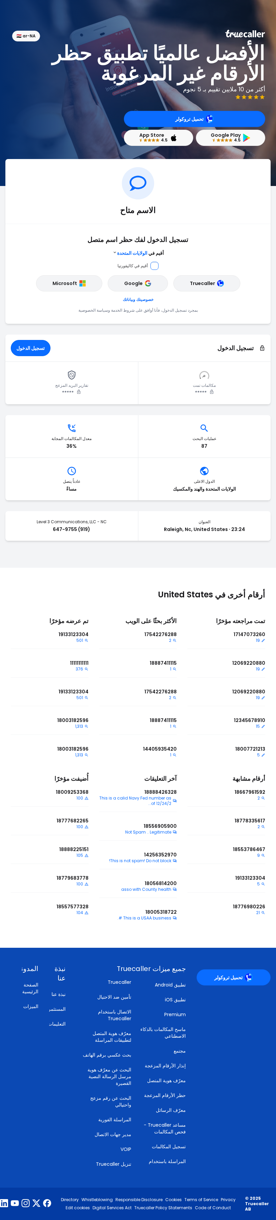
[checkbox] (54, 973)
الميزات (30, 1006)
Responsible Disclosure (139, 1199)
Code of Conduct (213, 1208)
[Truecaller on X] (36, 1204)
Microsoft (65, 283)
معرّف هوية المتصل (166, 1080)
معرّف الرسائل (171, 1110)
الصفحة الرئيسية (30, 988)
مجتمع (180, 1050)
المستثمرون (54, 1009)
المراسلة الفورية (114, 1119)
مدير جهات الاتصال (113, 1134)
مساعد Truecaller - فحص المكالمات (165, 1128)
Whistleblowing (97, 1199)
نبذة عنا (58, 994)
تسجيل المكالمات (169, 1146)
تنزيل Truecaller (113, 1164)
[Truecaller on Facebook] (47, 1204)
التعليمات (57, 1024)
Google (133, 283)
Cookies (173, 1199)
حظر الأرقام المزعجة (165, 1095)
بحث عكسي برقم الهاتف (107, 1055)
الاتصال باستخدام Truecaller (114, 1015)
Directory (70, 1199)
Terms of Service (201, 1199)
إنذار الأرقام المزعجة (165, 1065)
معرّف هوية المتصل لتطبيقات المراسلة (112, 1036)
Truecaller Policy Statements (163, 1208)
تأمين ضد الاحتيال (114, 997)
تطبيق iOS (175, 999)
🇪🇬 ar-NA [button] (26, 36)
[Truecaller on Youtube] (15, 1204)
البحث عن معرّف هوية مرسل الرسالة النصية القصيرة (109, 1076)
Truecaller (202, 283)
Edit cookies (78, 1208)
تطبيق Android (170, 984)
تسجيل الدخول (30, 348)
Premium (175, 1014)
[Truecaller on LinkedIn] (4, 1204)
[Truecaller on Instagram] (26, 1204)
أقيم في (140, 253)
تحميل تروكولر (189, 119)
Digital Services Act (112, 1208)
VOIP (125, 1149)
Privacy (228, 1199)
